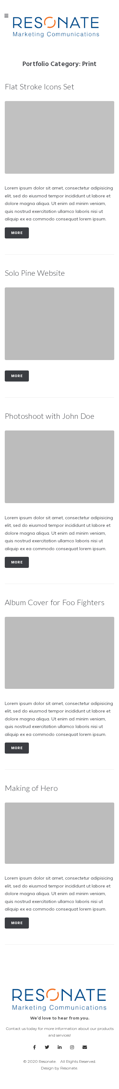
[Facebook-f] (34, 1047)
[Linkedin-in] (59, 1047)
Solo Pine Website (35, 272)
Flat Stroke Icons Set (39, 86)
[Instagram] (72, 1047)
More (17, 233)
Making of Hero (31, 787)
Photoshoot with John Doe (49, 415)
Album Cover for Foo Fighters (55, 602)
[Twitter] (47, 1047)
